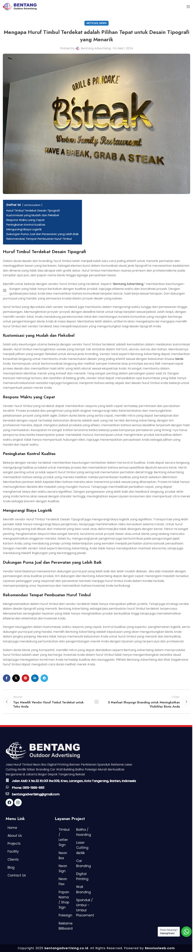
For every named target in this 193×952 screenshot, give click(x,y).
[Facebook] (9, 802)
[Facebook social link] (6, 678)
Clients (13, 859)
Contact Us (17, 875)
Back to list (96, 701)
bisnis (179, 359)
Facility (13, 851)
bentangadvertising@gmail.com (36, 794)
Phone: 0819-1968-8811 (28, 788)
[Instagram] (18, 802)
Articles (92, 23)
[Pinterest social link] (25, 678)
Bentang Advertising (96, 48)
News (103, 23)
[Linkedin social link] (35, 678)
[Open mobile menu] (188, 6)
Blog (11, 867)
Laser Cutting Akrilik (82, 847)
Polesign (65, 915)
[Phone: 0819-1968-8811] (7, 787)
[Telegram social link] (44, 678)
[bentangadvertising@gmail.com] (7, 793)
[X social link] (16, 678)
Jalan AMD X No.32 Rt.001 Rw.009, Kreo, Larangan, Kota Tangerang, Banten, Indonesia (74, 781)
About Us (15, 835)
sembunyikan (32, 205)
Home (12, 827)
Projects (14, 843)
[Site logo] (20, 6)
